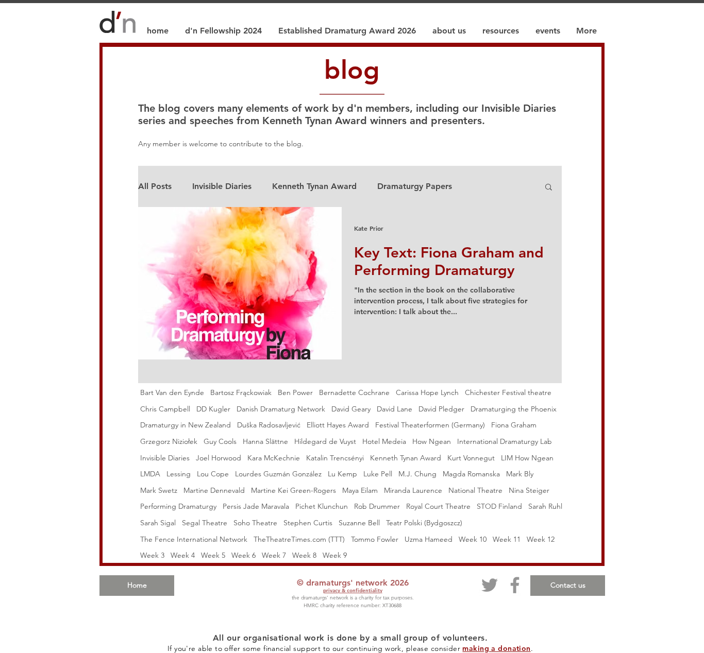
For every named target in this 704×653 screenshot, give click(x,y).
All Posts (155, 186)
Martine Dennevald (214, 490)
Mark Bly (519, 473)
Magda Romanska (471, 473)
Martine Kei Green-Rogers (293, 490)
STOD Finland (499, 506)
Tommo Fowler (374, 539)
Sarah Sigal (158, 522)
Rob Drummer (377, 506)
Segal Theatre (204, 522)
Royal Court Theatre (438, 506)
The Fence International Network (193, 539)
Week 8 (304, 555)
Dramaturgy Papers (414, 186)
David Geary (351, 409)
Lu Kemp (342, 473)
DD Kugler (213, 409)
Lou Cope (213, 473)
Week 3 (152, 555)
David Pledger (441, 409)
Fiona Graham (514, 424)
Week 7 (274, 555)
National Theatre (475, 490)
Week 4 (183, 555)
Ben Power (295, 392)
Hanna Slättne (265, 441)
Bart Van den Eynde (172, 392)
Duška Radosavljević (268, 424)
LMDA (150, 473)
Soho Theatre (255, 522)
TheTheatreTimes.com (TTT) (299, 539)
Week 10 (473, 539)
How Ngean (431, 441)
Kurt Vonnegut (471, 457)
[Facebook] (515, 585)
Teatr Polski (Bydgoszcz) (424, 522)
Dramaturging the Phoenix (514, 409)
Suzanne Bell (359, 522)
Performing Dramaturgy (178, 506)
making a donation (496, 648)
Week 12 (541, 539)
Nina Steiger (529, 490)
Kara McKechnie (273, 457)
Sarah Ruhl (545, 506)
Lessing (178, 473)
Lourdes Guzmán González (278, 473)
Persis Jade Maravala (256, 506)
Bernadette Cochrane (354, 392)
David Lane (394, 409)
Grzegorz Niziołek (168, 441)
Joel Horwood (218, 457)
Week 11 (507, 539)
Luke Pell (377, 473)
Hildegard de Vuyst (325, 441)
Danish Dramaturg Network (281, 409)
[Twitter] (489, 585)
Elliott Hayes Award (338, 424)
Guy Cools (220, 441)
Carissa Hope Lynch (427, 392)
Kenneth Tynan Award (314, 186)
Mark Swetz (158, 490)
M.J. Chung (417, 473)
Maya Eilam (360, 490)
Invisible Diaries (222, 186)
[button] (549, 187)
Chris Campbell (165, 409)
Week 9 (335, 555)
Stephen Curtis (307, 522)
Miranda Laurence (413, 490)
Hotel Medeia (384, 441)
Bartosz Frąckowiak (241, 392)
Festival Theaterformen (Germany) (430, 424)
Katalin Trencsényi (335, 457)
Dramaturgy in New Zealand (185, 424)
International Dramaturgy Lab (504, 441)
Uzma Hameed (428, 539)
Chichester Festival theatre (508, 392)
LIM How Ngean (527, 457)
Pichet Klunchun (321, 506)
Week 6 (243, 555)
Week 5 (213, 555)
